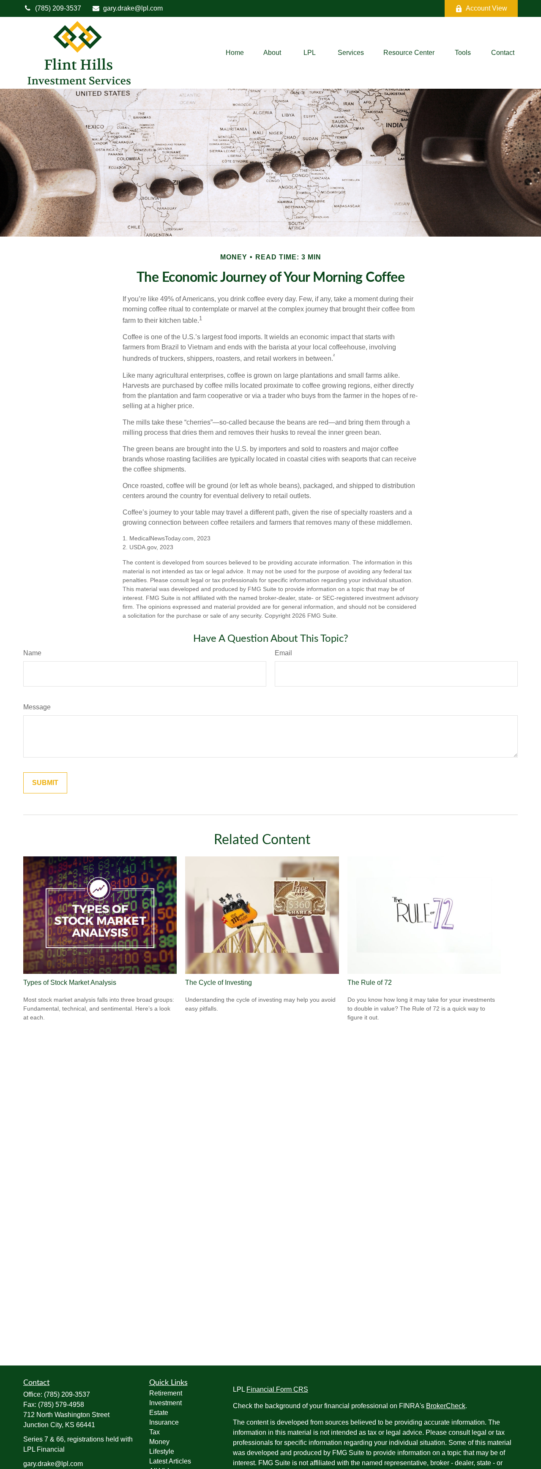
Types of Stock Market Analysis (69, 982)
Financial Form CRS (277, 1389)
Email (283, 653)
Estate (158, 1412)
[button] (234, 53)
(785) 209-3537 (58, 8)
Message (37, 707)
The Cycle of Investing (218, 982)
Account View (486, 8)
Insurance (164, 1422)
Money (159, 1441)
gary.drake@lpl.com (133, 8)
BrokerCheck (445, 1405)
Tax (154, 1432)
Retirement (165, 1393)
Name (32, 653)
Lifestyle (161, 1451)
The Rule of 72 (369, 982)
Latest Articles (170, 1461)
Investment (165, 1402)
